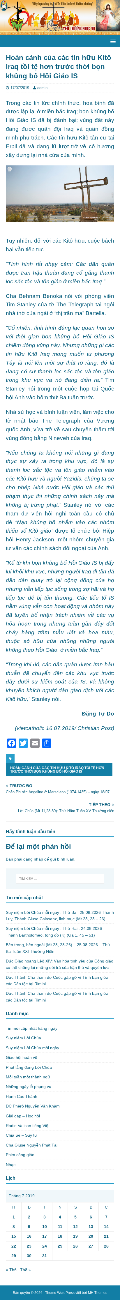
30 (29, 1255)
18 (60, 1236)
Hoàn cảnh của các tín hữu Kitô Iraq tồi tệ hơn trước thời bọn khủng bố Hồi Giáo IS (57, 769)
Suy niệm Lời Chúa (23, 1038)
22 (13, 1246)
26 (75, 1246)
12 (75, 1226)
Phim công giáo (20, 1154)
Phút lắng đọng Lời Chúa (29, 1067)
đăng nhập (33, 859)
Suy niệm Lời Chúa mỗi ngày (32, 1047)
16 (29, 1236)
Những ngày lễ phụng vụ (28, 1086)
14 (106, 1226)
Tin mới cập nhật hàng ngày (31, 1028)
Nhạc (10, 1164)
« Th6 (11, 1269)
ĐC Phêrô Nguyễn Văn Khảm (33, 1106)
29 (13, 1255)
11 (60, 1226)
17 (44, 1236)
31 (44, 1255)
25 (60, 1246)
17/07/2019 (19, 88)
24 (44, 1246)
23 (29, 1246)
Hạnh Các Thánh (21, 1096)
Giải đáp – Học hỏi (23, 1116)
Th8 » (25, 1269)
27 (91, 1246)
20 (91, 1236)
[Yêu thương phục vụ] (60, 31)
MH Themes (97, 1293)
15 (13, 1236)
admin (42, 88)
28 (106, 1246)
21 (106, 1236)
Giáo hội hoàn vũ (21, 1057)
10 (44, 1226)
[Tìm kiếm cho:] (60, 879)
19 (75, 1236)
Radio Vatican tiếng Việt (28, 1125)
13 (91, 1226)
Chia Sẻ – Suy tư (21, 1135)
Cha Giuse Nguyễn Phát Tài (31, 1145)
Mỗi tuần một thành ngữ (28, 1077)
